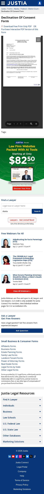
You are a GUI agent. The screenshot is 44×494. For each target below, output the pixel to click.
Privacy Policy (22, 485)
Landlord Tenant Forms (12, 358)
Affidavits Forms (8, 346)
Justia (3, 9)
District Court (33, 9)
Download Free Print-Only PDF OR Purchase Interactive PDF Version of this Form (19, 29)
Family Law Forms (9, 355)
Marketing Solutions (13, 441)
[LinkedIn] (9, 456)
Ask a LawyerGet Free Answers (10, 317)
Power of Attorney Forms (12, 361)
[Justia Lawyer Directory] (34, 456)
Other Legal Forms (9, 370)
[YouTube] (13, 456)
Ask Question (22, 330)
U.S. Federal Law (11, 423)
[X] (30, 456)
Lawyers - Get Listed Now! (22, 220)
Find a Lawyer (8, 200)
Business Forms (8, 349)
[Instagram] (20, 456)
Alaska (16, 9)
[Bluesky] (27, 456)
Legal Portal (22, 467)
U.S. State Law (10, 429)
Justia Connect (22, 462)
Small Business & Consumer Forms (19, 341)
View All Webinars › (22, 291)
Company (22, 471)
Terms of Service (22, 480)
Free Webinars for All (12, 233)
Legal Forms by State (10, 367)
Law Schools (9, 417)
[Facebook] (16, 456)
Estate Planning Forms (11, 352)
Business (7, 411)
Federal (24, 9)
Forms (9, 9)
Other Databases (12, 435)
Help (22, 476)
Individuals (8, 405)
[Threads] (23, 456)
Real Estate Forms (9, 364)
